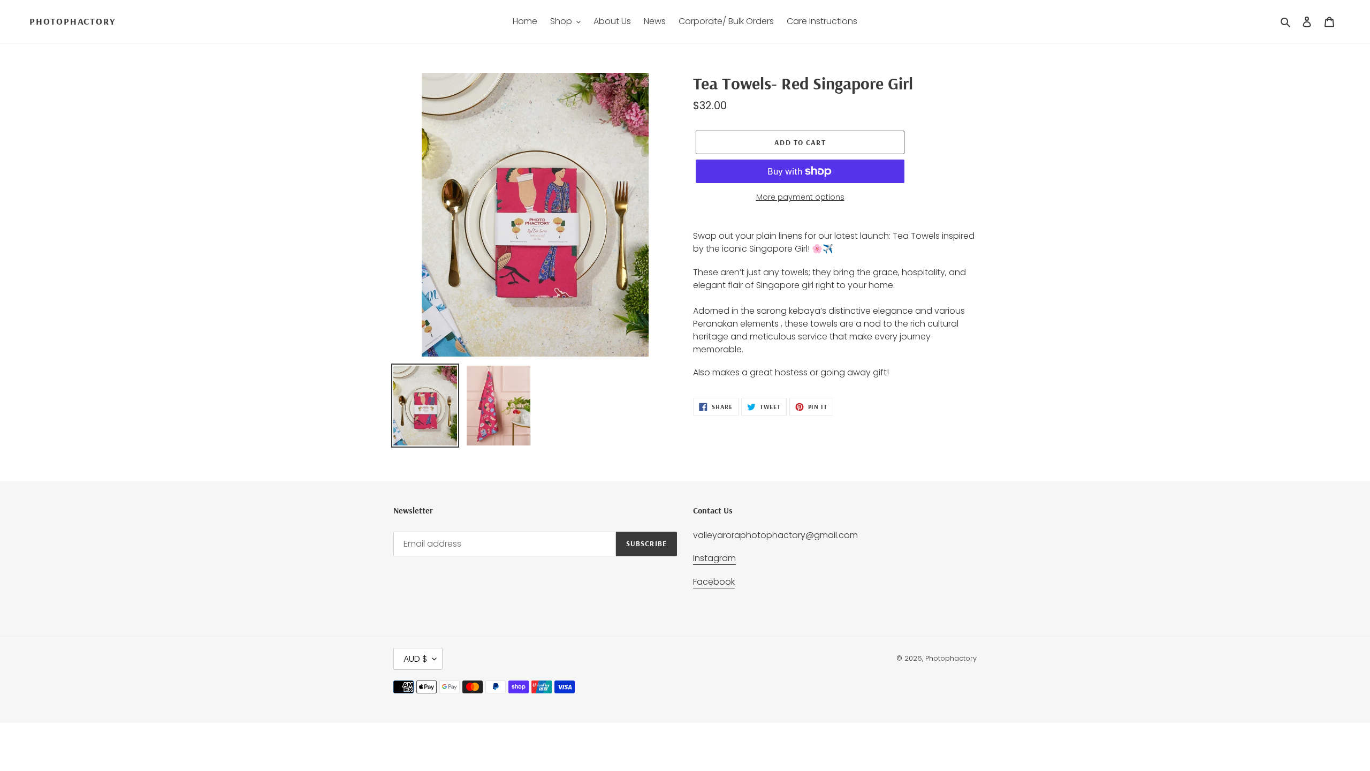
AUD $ (415, 659)
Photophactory (72, 21)
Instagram (714, 558)
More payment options (800, 197)
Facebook (714, 582)
